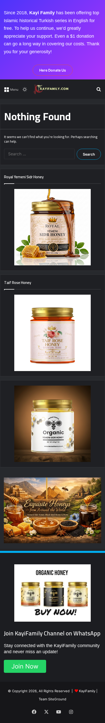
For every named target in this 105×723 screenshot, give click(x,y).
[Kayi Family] (51, 89)
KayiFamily (87, 691)
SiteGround (57, 699)
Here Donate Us (52, 70)
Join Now (24, 666)
